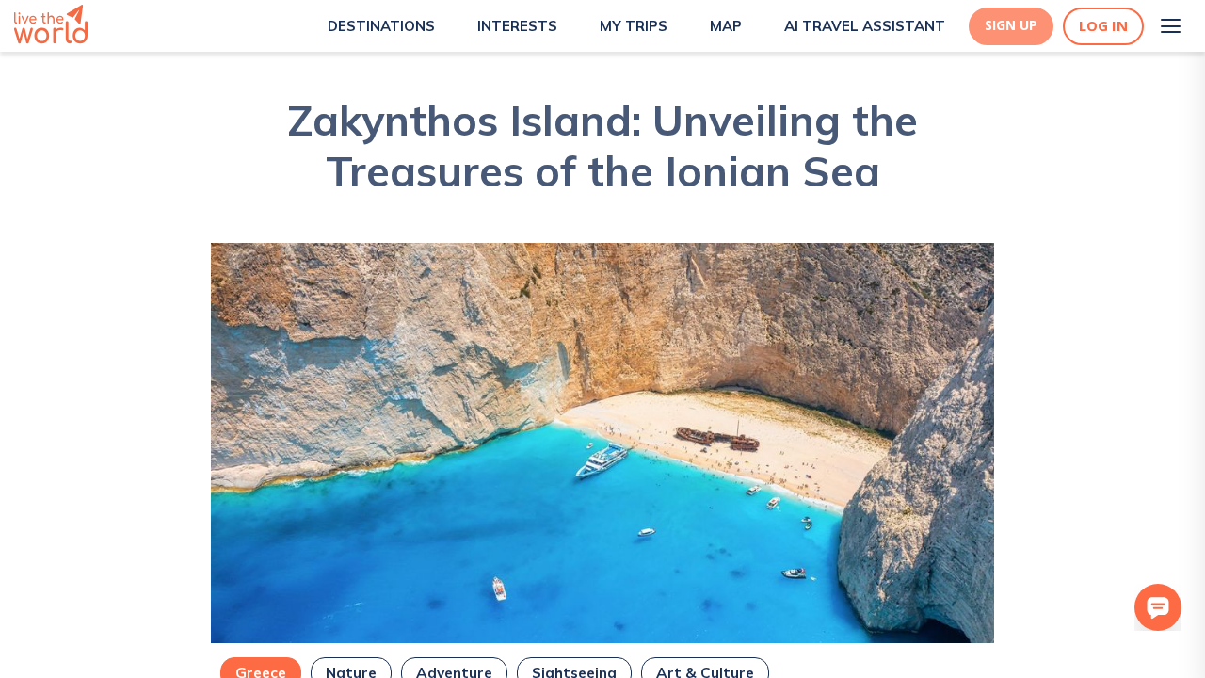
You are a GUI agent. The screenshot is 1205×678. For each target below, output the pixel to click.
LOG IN (1103, 26)
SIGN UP (1011, 25)
